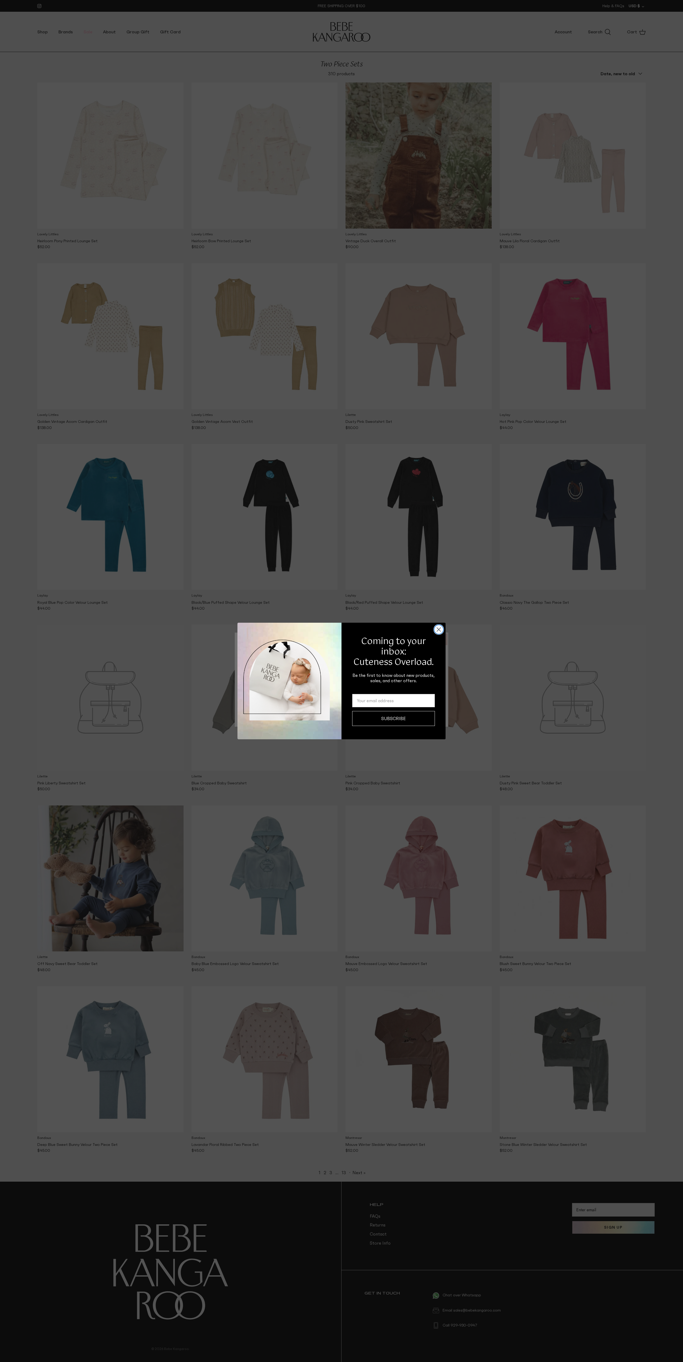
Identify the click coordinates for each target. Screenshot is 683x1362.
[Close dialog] (438, 629)
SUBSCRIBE (393, 718)
